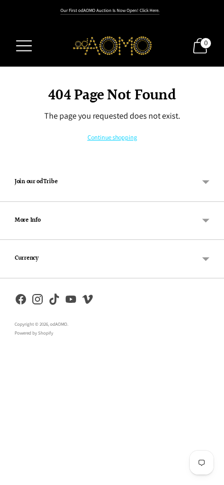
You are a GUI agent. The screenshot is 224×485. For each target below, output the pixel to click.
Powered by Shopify (34, 333)
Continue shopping (112, 137)
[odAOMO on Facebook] (21, 301)
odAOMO (58, 324)
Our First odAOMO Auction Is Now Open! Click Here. (109, 10)
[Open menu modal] (24, 45)
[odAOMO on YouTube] (71, 301)
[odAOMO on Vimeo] (87, 301)
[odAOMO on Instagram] (37, 301)
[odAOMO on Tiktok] (54, 301)
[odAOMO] (112, 45)
